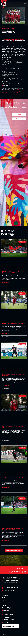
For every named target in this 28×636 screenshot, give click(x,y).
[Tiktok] (12, 572)
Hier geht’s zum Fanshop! (10, 92)
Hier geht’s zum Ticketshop (11, 91)
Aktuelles (5, 595)
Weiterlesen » (6, 282)
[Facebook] (17, 572)
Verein (4, 603)
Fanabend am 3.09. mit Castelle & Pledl (13, 478)
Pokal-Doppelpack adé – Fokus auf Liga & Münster (13, 375)
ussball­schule (6, 610)
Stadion (4, 605)
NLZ (3, 600)
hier (18, 89)
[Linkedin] (25, 572)
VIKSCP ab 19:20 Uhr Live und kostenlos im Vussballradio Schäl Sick (13, 272)
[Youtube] (14, 572)
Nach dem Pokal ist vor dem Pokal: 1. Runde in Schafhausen (12, 529)
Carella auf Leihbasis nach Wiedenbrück (13, 323)
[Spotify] (22, 572)
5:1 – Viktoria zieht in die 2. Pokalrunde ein (13, 426)
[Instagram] (9, 572)
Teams (4, 597)
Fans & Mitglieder (8, 608)
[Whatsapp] (19, 572)
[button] (24, 3)
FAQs (4, 634)
